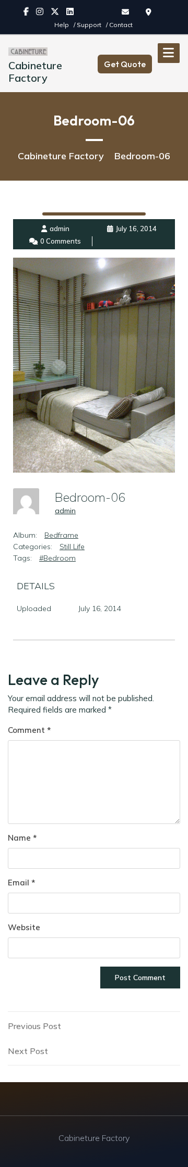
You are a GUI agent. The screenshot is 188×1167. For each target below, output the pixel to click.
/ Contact (119, 25)
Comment (29, 730)
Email (21, 882)
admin (65, 510)
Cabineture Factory (35, 71)
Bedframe (61, 535)
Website (24, 927)
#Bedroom (57, 558)
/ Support (88, 25)
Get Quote (125, 64)
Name (22, 838)
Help (62, 25)
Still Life (72, 546)
